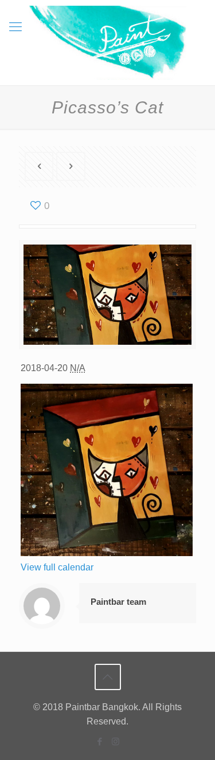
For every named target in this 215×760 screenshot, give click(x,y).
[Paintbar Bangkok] (107, 43)
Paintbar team (118, 602)
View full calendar (57, 567)
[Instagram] (116, 741)
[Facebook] (100, 741)
